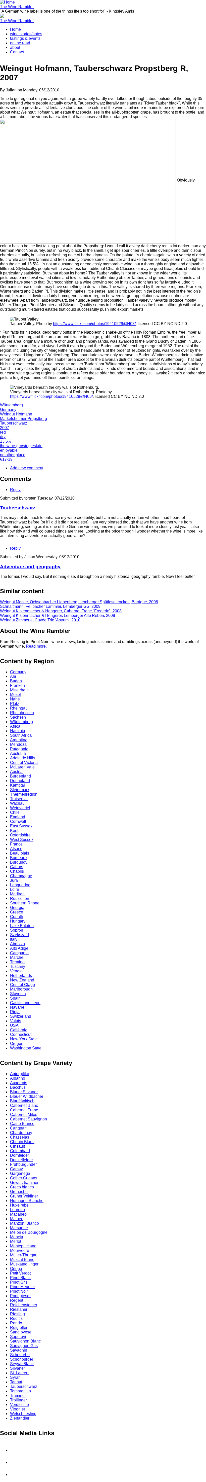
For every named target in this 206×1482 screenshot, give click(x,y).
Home (15, 29)
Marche (16, 957)
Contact (17, 52)
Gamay (16, 1169)
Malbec (16, 1219)
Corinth (16, 916)
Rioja (15, 1012)
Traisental (19, 799)
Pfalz (14, 703)
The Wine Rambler (17, 7)
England (17, 817)
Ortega (16, 1268)
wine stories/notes (26, 34)
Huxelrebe (19, 1205)
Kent (14, 830)
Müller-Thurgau (23, 1255)
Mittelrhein (19, 690)
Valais (15, 1021)
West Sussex (21, 839)
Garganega (20, 1173)
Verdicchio (19, 1404)
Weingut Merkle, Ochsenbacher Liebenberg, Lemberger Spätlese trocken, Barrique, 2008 (79, 602)
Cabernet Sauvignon (28, 1119)
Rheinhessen (22, 713)
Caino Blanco (22, 1123)
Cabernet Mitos (23, 1114)
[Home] (7, 2)
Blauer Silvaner (24, 1092)
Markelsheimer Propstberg (23, 418)
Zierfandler (19, 1418)
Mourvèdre (19, 1250)
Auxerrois (18, 1083)
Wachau (17, 803)
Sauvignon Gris (24, 1346)
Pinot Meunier (22, 1287)
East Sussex (21, 826)
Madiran (17, 894)
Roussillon (19, 898)
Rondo (16, 1323)
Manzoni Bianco (24, 1223)
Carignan (18, 1128)
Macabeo (18, 1214)
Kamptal (17, 785)
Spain (15, 998)
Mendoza (18, 744)
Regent (16, 1300)
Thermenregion (23, 794)
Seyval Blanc (22, 1364)
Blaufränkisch (22, 1101)
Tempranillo (20, 1391)
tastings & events (25, 38)
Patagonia (19, 749)
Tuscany (17, 966)
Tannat (16, 1382)
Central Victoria (24, 762)
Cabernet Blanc (24, 1105)
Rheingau (19, 708)
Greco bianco (22, 1187)
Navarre (17, 1007)
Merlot (15, 1241)
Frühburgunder (23, 1164)
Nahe (15, 699)
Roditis (16, 1318)
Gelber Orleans (23, 1178)
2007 (4, 428)
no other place (12, 455)
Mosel (15, 694)
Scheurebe (20, 1355)
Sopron (16, 930)
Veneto (16, 971)
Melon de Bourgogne (28, 1232)
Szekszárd (19, 935)
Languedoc (20, 885)
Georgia (17, 907)
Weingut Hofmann (16, 414)
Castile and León (25, 1003)
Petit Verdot (20, 1273)
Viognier (17, 1409)
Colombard (20, 1151)
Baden (16, 681)
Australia (18, 753)
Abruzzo (17, 944)
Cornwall (18, 821)
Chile (15, 812)
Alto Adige (19, 948)
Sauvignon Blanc (25, 1341)
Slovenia (18, 994)
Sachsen (18, 717)
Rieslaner (18, 1309)
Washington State (25, 1048)
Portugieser (20, 1296)
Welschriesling (23, 1414)
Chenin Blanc (22, 1142)
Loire (14, 889)
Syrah (15, 1377)
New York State (24, 1039)
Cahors (16, 867)
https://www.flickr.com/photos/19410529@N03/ (94, 324)
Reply (15, 489)
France (16, 844)
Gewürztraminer (24, 1182)
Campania (19, 953)
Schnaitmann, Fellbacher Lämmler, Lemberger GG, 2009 (50, 606)
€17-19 (6, 459)
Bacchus (18, 1087)
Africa (15, 726)
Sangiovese (20, 1332)
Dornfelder (19, 1155)
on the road (20, 43)
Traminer (18, 1395)
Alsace (16, 848)
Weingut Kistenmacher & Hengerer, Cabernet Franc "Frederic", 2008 (61, 611)
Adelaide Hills (22, 758)
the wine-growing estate (21, 446)
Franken (17, 685)
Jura (14, 880)
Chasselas (19, 1137)
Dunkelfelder (21, 1160)
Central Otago (22, 984)
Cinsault (17, 1146)
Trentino (17, 962)
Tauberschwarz (13, 423)
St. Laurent (19, 1373)
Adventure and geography (30, 566)
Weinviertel (20, 808)
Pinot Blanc (20, 1278)
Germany (8, 409)
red (3, 432)
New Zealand (22, 980)
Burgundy (18, 862)
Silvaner (17, 1368)
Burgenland (20, 776)
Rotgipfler (18, 1327)
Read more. (36, 646)
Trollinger (18, 1400)
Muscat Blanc (22, 1259)
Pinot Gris (19, 1282)
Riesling (17, 1314)
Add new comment (26, 468)
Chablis (17, 871)
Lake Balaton (22, 926)
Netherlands (21, 975)
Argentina (18, 740)
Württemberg (11, 405)
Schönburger (21, 1359)
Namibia (17, 731)
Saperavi (18, 1336)
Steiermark (19, 790)
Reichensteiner (23, 1305)
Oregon (16, 1043)
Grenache (19, 1191)
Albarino (17, 1078)
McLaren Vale (22, 767)
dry (3, 437)
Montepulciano (23, 1246)
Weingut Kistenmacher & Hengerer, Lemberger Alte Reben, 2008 (57, 615)
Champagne (21, 876)
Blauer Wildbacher (26, 1096)
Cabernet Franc (24, 1110)
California (18, 1030)
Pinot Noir (19, 1291)
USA (14, 1025)
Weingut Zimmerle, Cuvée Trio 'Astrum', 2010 (40, 620)
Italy (13, 939)
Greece (16, 912)
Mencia (16, 1237)
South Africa (21, 735)
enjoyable (9, 450)
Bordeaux (18, 858)
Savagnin (18, 1350)
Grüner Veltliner (24, 1196)
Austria (16, 771)
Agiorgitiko (19, 1074)
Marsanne (19, 1228)
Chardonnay (21, 1133)
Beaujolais (19, 853)
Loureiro (17, 1210)
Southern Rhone (24, 903)
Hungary (17, 921)
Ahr (13, 676)
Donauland (20, 781)
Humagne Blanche (26, 1200)
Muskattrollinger (24, 1264)
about (15, 47)
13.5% (5, 441)
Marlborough (21, 989)
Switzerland (20, 1016)
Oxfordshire (20, 835)
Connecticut (20, 1034)
